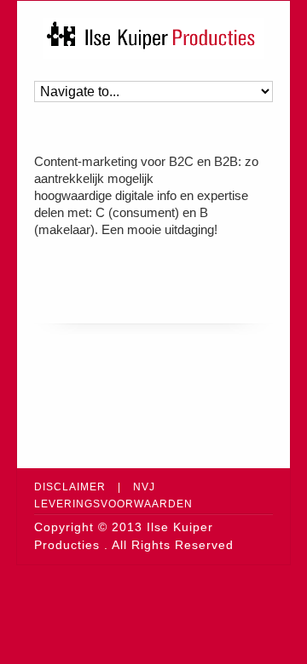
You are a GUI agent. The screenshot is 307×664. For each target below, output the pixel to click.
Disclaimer (70, 487)
